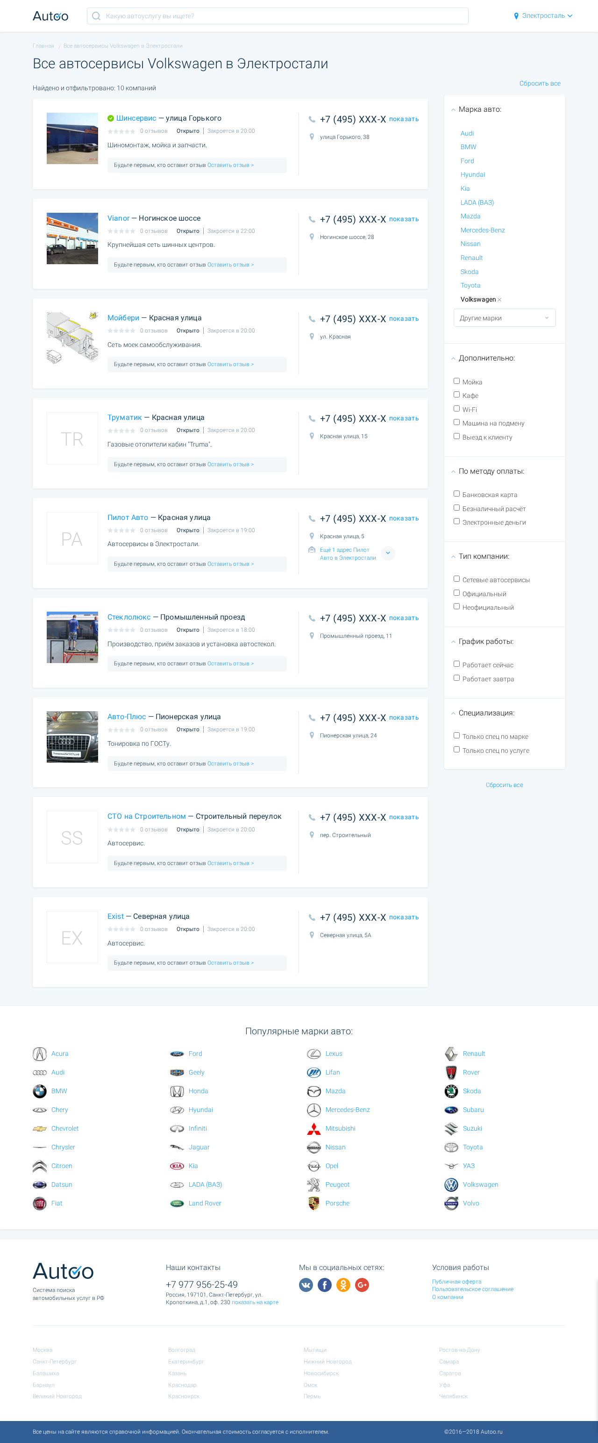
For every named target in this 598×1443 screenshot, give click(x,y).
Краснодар (182, 1385)
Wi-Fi (470, 409)
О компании (447, 1297)
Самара (449, 1361)
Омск (310, 1385)
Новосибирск (321, 1373)
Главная (43, 46)
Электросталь (543, 15)
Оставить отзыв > (230, 165)
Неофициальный (488, 607)
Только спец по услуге (496, 750)
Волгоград (181, 1350)
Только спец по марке (495, 736)
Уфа (444, 1385)
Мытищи (315, 1350)
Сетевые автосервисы (496, 580)
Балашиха (46, 1373)
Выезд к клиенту (488, 437)
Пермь (312, 1396)
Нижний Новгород (328, 1361)
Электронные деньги (494, 522)
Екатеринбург (186, 1361)
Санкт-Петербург (55, 1361)
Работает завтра (488, 679)
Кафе (470, 395)
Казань (177, 1373)
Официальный (484, 594)
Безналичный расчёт (494, 508)
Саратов (450, 1373)
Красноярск (183, 1396)
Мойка (473, 382)
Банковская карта (490, 494)
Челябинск (453, 1396)
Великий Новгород (57, 1396)
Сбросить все (540, 83)
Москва (42, 1350)
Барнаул (44, 1385)
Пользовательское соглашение (472, 1289)
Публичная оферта (456, 1281)
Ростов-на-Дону (459, 1350)
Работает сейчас (488, 665)
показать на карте (255, 1302)
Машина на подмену (494, 423)
